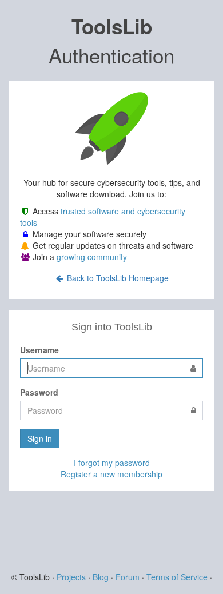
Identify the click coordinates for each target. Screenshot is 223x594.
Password (39, 392)
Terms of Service (177, 577)
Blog (101, 577)
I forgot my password (112, 462)
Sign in (39, 438)
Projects (71, 577)
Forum (128, 577)
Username (39, 350)
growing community (92, 256)
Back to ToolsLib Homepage (117, 278)
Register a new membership (111, 474)
